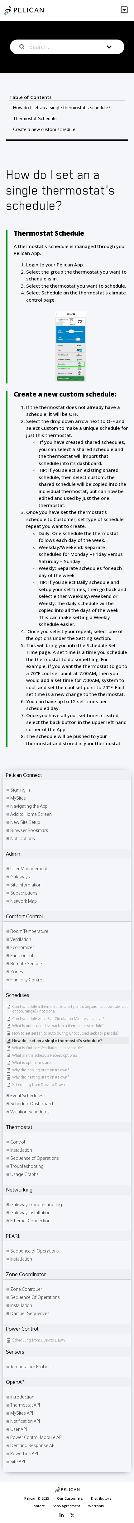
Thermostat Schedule (35, 118)
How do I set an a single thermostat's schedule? (61, 107)
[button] (124, 10)
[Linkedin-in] (61, 1515)
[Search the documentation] (22, 47)
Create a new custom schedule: (44, 129)
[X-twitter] (72, 1515)
